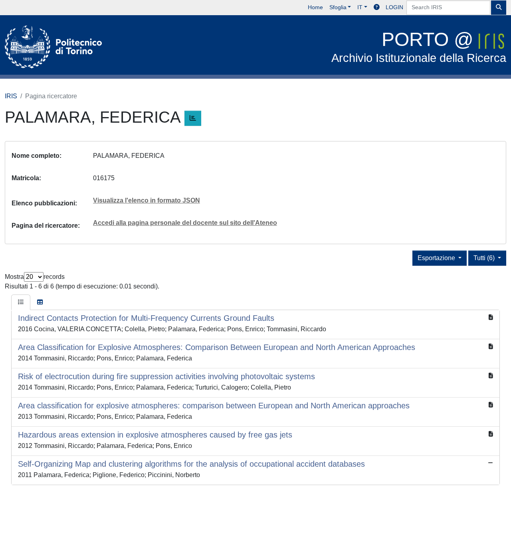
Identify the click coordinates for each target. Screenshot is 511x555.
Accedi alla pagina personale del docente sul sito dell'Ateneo (185, 222)
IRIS (11, 96)
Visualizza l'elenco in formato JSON (146, 200)
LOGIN (394, 7)
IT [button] (359, 7)
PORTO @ (418, 46)
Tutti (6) (484, 258)
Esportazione (437, 258)
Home (315, 7)
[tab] (20, 302)
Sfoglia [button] (338, 7)
